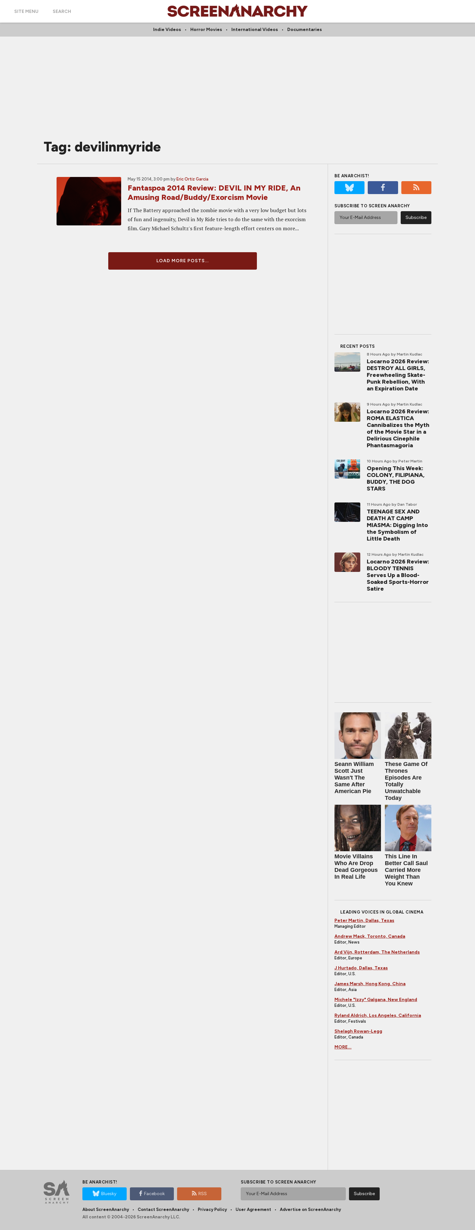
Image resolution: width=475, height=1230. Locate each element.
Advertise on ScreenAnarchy (310, 1209)
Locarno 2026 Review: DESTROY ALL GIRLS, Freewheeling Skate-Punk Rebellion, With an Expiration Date (398, 375)
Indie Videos (167, 29)
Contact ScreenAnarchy (163, 1209)
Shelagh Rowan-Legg (358, 1031)
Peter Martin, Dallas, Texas (364, 920)
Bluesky (108, 1193)
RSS (202, 1193)
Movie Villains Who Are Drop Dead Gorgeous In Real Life (356, 866)
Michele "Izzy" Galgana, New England (375, 999)
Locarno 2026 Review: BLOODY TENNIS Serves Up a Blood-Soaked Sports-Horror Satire (398, 575)
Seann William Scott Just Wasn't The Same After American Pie (354, 777)
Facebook (154, 1193)
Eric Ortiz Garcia (192, 179)
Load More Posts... (182, 261)
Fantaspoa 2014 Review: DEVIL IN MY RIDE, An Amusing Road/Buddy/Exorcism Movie (214, 192)
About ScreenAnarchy (105, 1209)
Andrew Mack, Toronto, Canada (369, 936)
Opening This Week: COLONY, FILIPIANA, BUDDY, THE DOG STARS (396, 478)
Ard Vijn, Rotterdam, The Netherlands (377, 952)
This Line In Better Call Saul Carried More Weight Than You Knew (406, 870)
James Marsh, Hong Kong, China (370, 984)
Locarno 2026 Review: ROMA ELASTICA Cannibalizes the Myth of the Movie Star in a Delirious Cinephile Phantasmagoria (398, 428)
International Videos (254, 29)
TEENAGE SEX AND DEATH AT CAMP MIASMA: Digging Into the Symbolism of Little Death (397, 525)
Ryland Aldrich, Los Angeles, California (377, 1015)
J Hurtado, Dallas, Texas (361, 968)
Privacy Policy (212, 1209)
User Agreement (253, 1209)
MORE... (343, 1047)
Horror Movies (206, 29)
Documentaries (304, 29)
